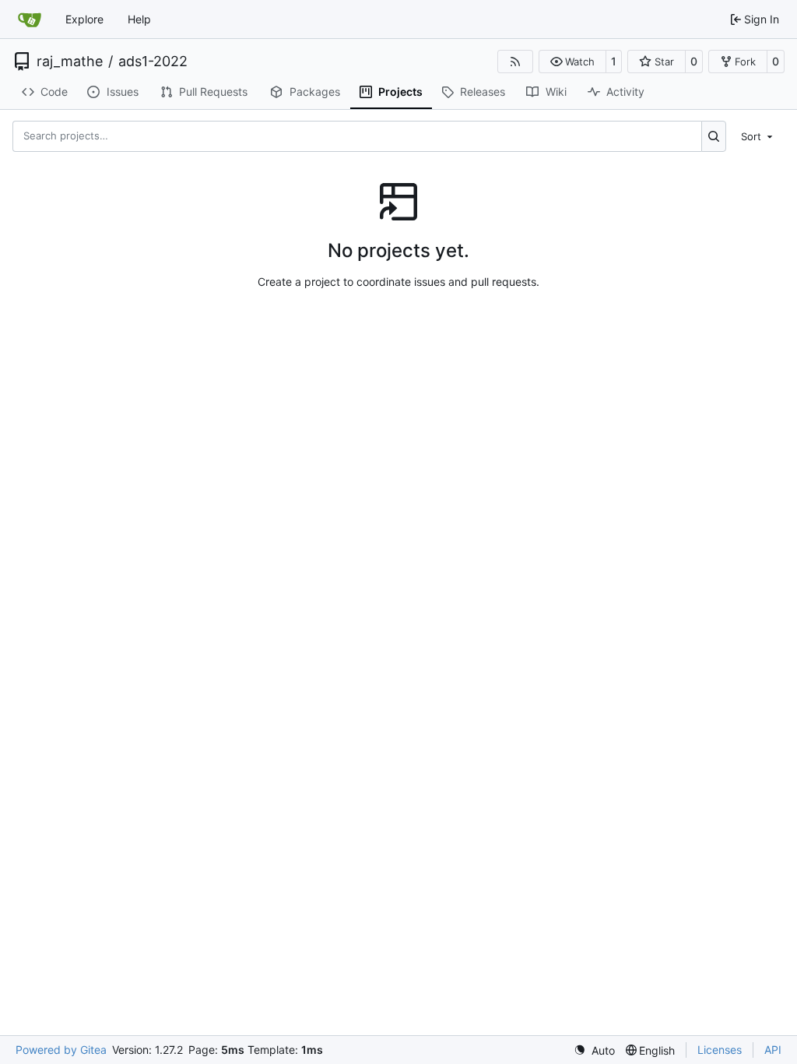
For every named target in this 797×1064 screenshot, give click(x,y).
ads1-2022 (153, 61)
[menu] (758, 136)
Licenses (719, 1049)
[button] (572, 61)
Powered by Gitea (61, 1049)
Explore (84, 19)
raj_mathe (70, 61)
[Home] (29, 19)
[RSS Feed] (515, 61)
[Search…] (714, 136)
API (772, 1049)
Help (139, 19)
